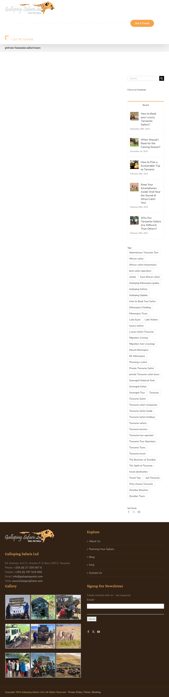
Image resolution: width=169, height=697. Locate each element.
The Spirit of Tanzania (140, 465)
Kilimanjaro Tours (138, 313)
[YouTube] (139, 512)
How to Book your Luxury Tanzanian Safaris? (148, 119)
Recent (146, 105)
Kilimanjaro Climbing (140, 307)
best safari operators (140, 270)
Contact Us (95, 573)
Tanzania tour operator (141, 435)
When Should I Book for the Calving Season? (150, 143)
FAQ (91, 565)
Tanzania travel (137, 453)
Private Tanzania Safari (141, 368)
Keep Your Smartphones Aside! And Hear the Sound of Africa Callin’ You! (150, 194)
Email (91, 600)
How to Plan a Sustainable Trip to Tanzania (150, 165)
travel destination (138, 471)
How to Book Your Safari (142, 301)
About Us (94, 541)
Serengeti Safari (137, 386)
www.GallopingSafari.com (27, 581)
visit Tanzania (152, 477)
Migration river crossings (142, 343)
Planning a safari (138, 362)
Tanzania (154, 392)
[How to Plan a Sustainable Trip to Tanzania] (134, 162)
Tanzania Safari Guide (140, 411)
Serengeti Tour (137, 392)
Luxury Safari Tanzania (141, 331)
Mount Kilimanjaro (138, 350)
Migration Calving (138, 337)
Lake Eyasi (134, 319)
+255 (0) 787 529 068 (28, 572)
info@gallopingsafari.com (28, 576)
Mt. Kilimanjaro (137, 356)
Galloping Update (138, 295)
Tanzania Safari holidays (142, 417)
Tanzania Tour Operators (142, 441)
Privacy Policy (75, 692)
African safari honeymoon (142, 264)
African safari (136, 258)
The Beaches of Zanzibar (142, 459)
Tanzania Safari (137, 398)
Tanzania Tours (137, 447)
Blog (92, 557)
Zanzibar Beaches (138, 490)
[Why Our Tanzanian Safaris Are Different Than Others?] (134, 218)
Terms (87, 692)
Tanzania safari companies (143, 404)
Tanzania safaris (138, 423)
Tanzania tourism (138, 429)
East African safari (150, 277)
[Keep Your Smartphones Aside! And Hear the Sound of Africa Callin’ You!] (134, 185)
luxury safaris (136, 325)
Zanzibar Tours (137, 496)
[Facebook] (128, 512)
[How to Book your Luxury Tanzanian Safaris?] (134, 114)
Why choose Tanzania (141, 484)
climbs (132, 277)
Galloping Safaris (138, 289)
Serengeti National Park (142, 380)
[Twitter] (134, 512)
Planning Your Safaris (101, 549)
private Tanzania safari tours (144, 374)
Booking (96, 692)
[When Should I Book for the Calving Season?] (134, 140)
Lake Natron (151, 319)
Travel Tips (135, 477)
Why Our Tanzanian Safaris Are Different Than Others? (151, 223)
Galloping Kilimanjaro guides (144, 283)
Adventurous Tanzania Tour (143, 252)
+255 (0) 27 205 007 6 (28, 567)
